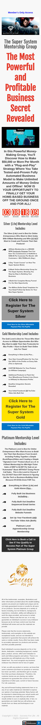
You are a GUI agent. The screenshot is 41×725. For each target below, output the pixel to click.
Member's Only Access (20, 12)
